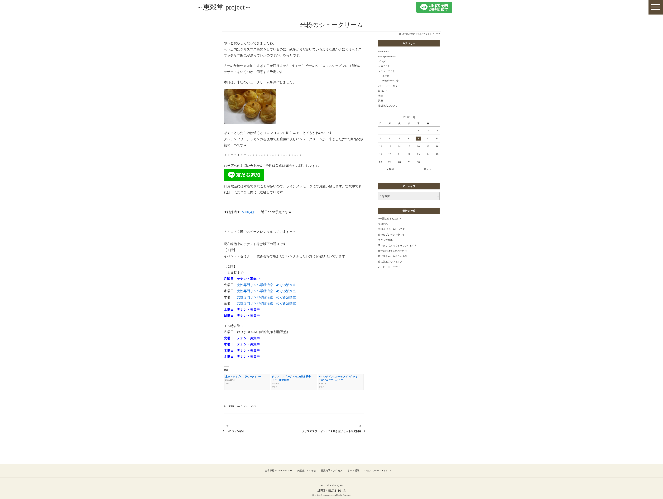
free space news (387, 56)
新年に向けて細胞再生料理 (392, 250)
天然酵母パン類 (390, 80)
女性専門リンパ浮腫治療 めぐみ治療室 (266, 285)
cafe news (383, 51)
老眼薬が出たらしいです (391, 229)
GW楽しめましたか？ (390, 218)
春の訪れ (383, 223)
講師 (380, 95)
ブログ (412, 34)
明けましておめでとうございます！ (397, 245)
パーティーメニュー (389, 86)
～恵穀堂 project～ (224, 7)
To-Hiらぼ (250, 212)
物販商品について (387, 105)
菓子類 (405, 34)
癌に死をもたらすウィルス (392, 256)
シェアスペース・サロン (377, 470)
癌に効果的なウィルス (390, 261)
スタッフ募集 (385, 240)
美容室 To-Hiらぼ (306, 470)
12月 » (427, 169)
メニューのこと (422, 34)
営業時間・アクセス (332, 470)
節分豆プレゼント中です (391, 234)
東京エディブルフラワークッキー (243, 376)
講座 (380, 100)
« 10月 (390, 169)
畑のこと (383, 90)
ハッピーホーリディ (389, 267)
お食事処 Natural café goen (278, 470)
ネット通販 (353, 470)
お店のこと (384, 66)
